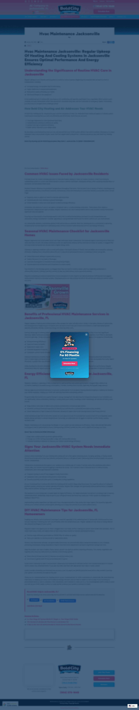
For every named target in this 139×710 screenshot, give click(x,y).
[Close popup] (86, 334)
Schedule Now (69, 363)
